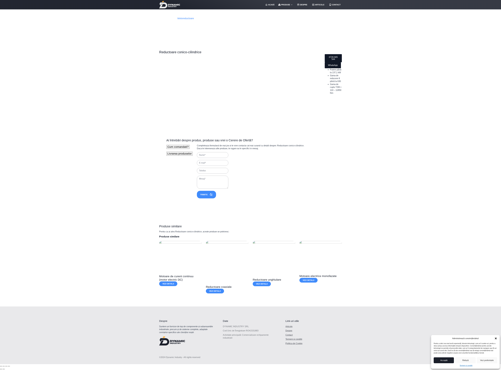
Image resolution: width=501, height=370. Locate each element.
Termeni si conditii (466, 365)
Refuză (465, 360)
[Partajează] (4, 366)
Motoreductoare (185, 18)
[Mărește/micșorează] (9, 366)
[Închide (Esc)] (1, 366)
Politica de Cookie (293, 343)
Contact (289, 335)
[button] (495, 338)
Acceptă (443, 360)
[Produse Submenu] (291, 4)
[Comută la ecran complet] (6, 366)
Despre (288, 331)
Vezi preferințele (487, 360)
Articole (289, 326)
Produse (285, 5)
